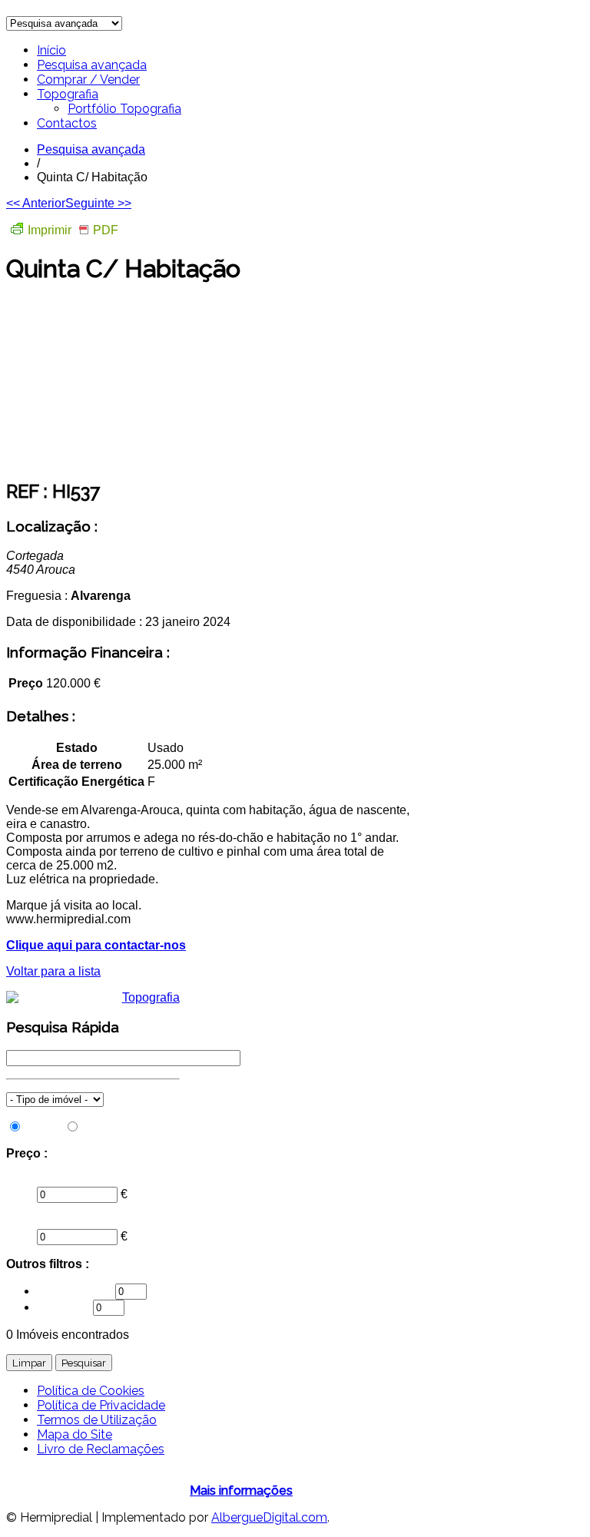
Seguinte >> (98, 203)
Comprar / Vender (88, 79)
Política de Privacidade (101, 1405)
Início (51, 50)
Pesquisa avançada (92, 65)
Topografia (67, 94)
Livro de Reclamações (100, 1449)
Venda (43, 1127)
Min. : (20, 1179)
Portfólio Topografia (124, 108)
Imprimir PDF (73, 230)
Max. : (22, 1221)
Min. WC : (65, 1306)
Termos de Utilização (97, 1420)
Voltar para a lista (53, 971)
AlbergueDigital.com (269, 1517)
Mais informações (241, 1490)
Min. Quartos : (76, 1290)
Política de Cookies (90, 1390)
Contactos (67, 123)
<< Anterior (35, 203)
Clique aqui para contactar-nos (96, 945)
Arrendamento (121, 1127)
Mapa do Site (74, 1434)
